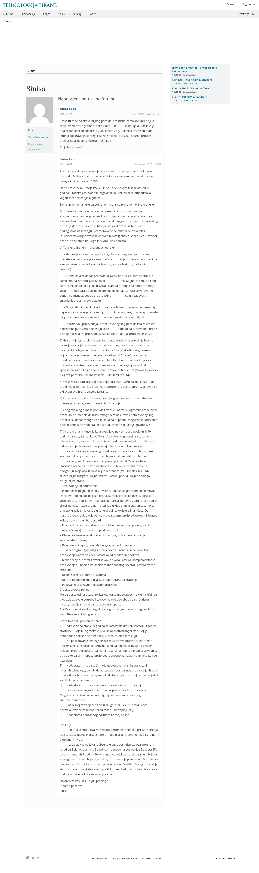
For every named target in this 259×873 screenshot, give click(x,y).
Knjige (46, 14)
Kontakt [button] (230, 858)
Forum (92, 14)
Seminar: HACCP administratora (192, 80)
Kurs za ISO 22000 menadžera (190, 88)
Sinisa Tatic (68, 109)
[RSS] (38, 858)
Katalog (77, 14)
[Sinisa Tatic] (39, 111)
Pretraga (244, 14)
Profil (31, 130)
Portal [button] (220, 858)
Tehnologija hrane (30, 5)
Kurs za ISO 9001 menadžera (189, 97)
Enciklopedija (28, 14)
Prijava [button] (230, 4)
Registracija (248, 4)
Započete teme (38, 137)
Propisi (61, 14)
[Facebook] (27, 857)
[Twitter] (33, 857)
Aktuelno (8, 14)
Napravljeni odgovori (35, 146)
